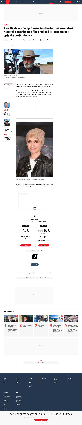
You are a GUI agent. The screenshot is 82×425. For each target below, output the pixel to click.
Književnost (56, 381)
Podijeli (34, 264)
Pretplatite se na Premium (60, 411)
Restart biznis (44, 378)
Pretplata (68, 2)
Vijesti (15, 1)
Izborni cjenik (18, 398)
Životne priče (31, 385)
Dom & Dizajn (6, 401)
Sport (21, 1)
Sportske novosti (6, 397)
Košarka (17, 381)
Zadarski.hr (5, 409)
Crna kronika (5, 381)
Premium (28, 1)
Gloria (4, 404)
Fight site (17, 383)
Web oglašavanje (18, 400)
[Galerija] (28, 61)
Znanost (30, 379)
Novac (45, 1)
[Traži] (80, 2)
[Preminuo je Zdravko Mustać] (26, 319)
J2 (33, 1)
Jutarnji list (5, 394)
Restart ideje (43, 379)
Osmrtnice (58, 1)
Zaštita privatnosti (19, 397)
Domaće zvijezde (69, 378)
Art (54, 378)
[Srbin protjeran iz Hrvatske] (41, 319)
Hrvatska (5, 378)
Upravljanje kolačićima (19, 404)
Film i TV (55, 379)
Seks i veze (30, 382)
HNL (17, 378)
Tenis (17, 382)
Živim (4, 408)
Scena (51, 1)
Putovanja (30, 383)
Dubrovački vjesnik (6, 407)
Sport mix (17, 385)
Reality (68, 381)
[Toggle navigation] (1, 1)
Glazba (55, 382)
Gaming (30, 386)
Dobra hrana (5, 403)
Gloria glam (5, 405)
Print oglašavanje (18, 401)
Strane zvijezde (69, 379)
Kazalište (55, 383)
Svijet (4, 379)
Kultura (38, 1)
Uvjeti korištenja (18, 396)
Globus (5, 398)
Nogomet (17, 379)
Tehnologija (30, 378)
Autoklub (5, 400)
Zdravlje (30, 381)
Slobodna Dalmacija (7, 396)
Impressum (18, 394)
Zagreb (5, 382)
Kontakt (17, 403)
